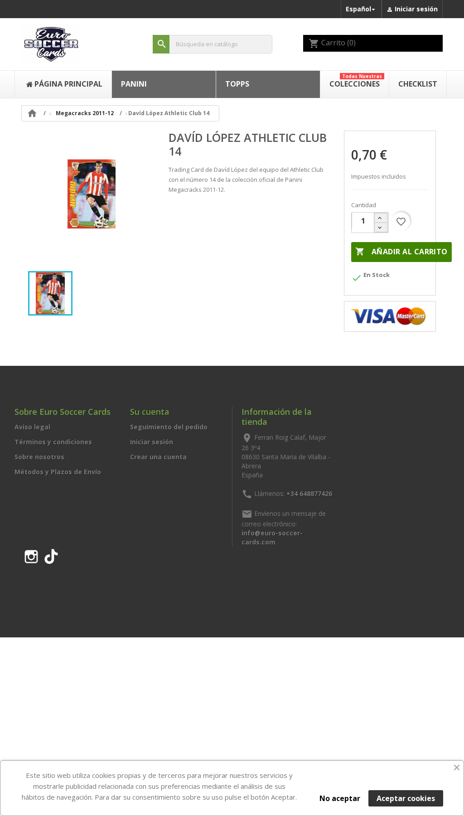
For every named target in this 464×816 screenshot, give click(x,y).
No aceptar (339, 798)
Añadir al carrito (401, 252)
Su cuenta (149, 411)
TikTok (51, 555)
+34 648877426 (309, 493)
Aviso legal (32, 427)
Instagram (31, 555)
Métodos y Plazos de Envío (57, 471)
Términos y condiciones (53, 441)
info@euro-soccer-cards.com (272, 537)
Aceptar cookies (406, 798)
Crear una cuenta (158, 456)
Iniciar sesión (151, 441)
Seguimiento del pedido (169, 427)
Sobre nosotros (39, 456)
